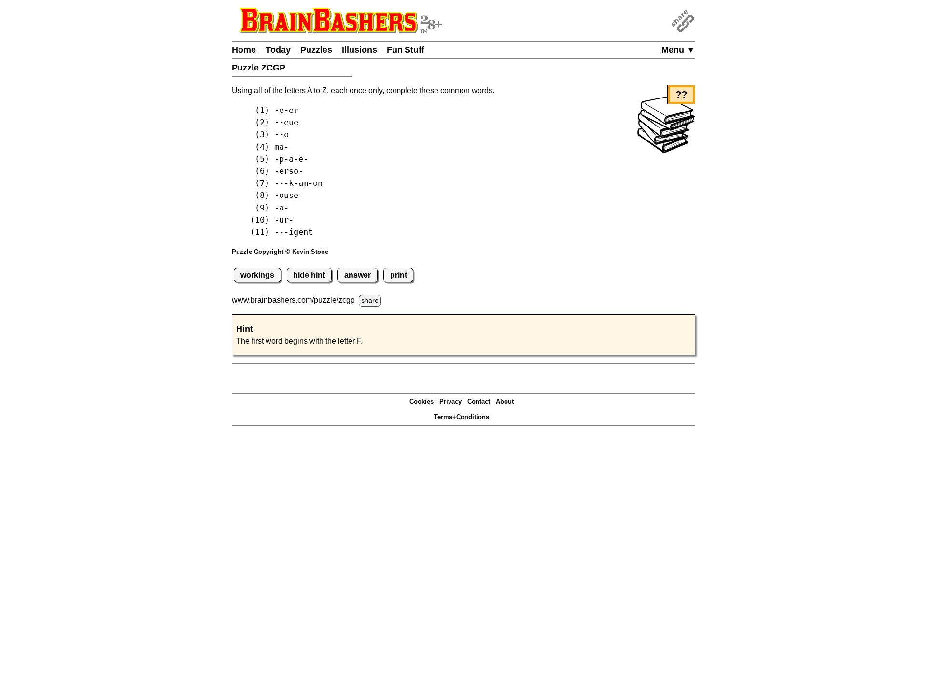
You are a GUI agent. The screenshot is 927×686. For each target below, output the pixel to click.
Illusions (359, 50)
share (370, 300)
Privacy (450, 401)
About (505, 401)
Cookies (421, 401)
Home (244, 50)
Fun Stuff (405, 50)
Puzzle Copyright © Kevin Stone (280, 251)
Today (278, 50)
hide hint (309, 275)
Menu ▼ (678, 50)
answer (357, 275)
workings (257, 275)
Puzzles (316, 50)
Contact (478, 401)
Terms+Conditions (461, 416)
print (398, 275)
